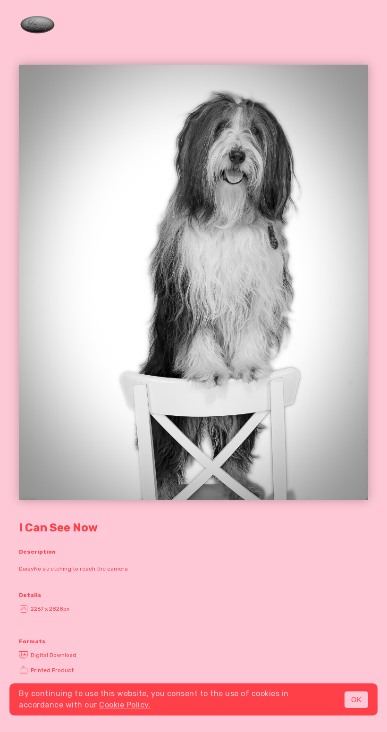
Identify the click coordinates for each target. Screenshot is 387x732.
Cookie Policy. (125, 704)
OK (356, 700)
